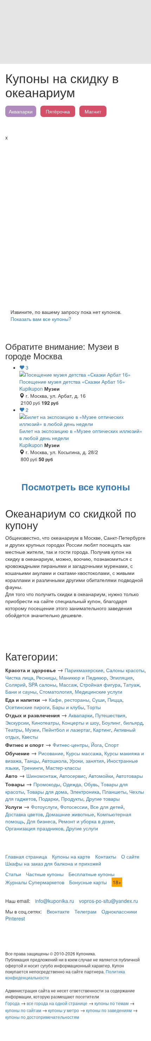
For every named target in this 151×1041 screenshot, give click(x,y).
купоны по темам (111, 1003)
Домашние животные (70, 814)
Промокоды (46, 784)
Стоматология (55, 691)
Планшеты (114, 791)
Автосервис (72, 775)
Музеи (32, 729)
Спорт (112, 744)
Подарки (48, 798)
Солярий (15, 684)
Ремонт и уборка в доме (86, 821)
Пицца (114, 699)
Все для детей (106, 806)
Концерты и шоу (80, 722)
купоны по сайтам (23, 1010)
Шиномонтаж (41, 775)
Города (12, 1003)
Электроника (84, 791)
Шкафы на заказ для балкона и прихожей (53, 863)
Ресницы (46, 677)
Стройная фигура (100, 684)
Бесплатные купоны (91, 874)
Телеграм (85, 911)
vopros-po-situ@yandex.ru (108, 900)
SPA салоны (42, 684)
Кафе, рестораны (69, 699)
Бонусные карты (88, 882)
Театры (13, 729)
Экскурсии (17, 722)
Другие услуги (82, 828)
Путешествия (110, 715)
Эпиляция (121, 677)
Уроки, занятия (87, 760)
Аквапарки (21, 111)
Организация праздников (34, 828)
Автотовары (129, 775)
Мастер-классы (63, 767)
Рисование (50, 753)
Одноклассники (119, 911)
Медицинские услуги (98, 691)
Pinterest (15, 918)
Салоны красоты (125, 670)
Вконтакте (58, 911)
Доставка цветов (24, 814)
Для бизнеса (41, 821)
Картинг (102, 729)
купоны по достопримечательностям (42, 1017)
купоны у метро (63, 1010)
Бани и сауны (21, 691)
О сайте (130, 856)
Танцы (31, 760)
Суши (98, 699)
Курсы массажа (83, 753)
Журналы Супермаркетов (34, 882)
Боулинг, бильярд (122, 722)
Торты (94, 707)
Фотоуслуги (44, 806)
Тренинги (32, 767)
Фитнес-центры (70, 744)
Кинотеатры (45, 722)
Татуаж (131, 684)
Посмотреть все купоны (75, 486)
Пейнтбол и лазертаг (66, 729)
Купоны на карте (71, 856)
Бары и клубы (68, 707)
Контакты (105, 856)
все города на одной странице (57, 1003)
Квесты (30, 736)
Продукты (72, 798)
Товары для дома (47, 791)
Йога (96, 744)
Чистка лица (19, 677)
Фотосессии (73, 806)
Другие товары (103, 798)
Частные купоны (45, 874)
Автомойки (100, 775)
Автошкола (54, 760)
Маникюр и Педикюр (83, 677)
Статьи (13, 874)
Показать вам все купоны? (41, 318)
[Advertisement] (75, 220)
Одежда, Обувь (80, 784)
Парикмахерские (84, 670)
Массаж (68, 684)
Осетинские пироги (27, 707)
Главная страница (26, 856)
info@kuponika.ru (54, 900)
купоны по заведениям (109, 1010)
